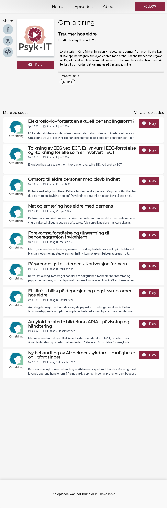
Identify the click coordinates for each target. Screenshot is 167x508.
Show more (71, 76)
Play (38, 64)
